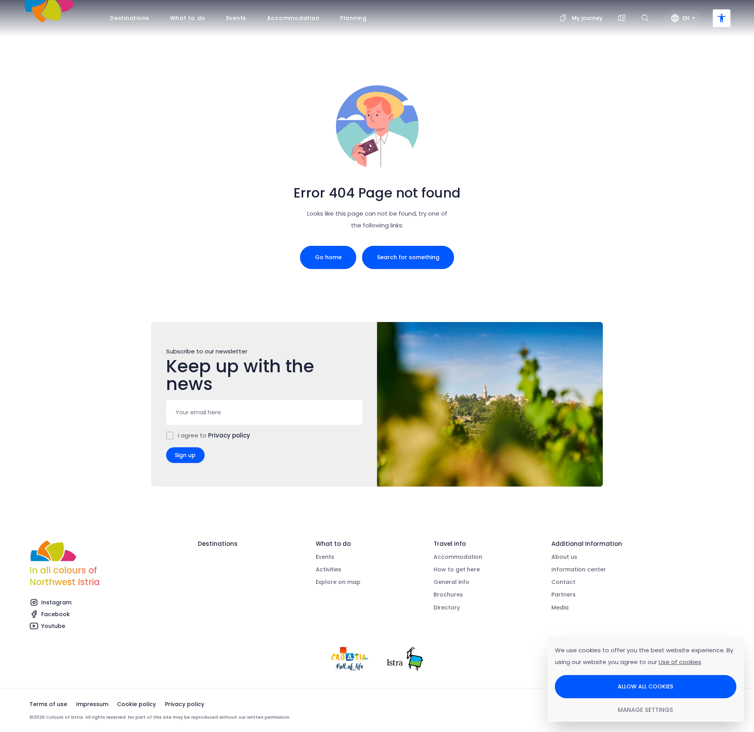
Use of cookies (680, 662)
